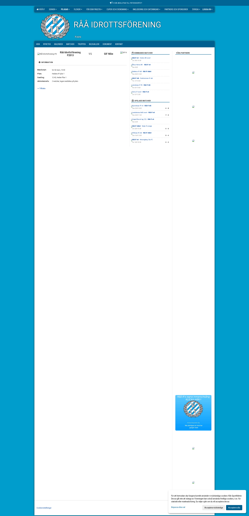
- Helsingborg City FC (142, 140)
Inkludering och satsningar (146, 9)
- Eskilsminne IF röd (142, 78)
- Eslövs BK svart (141, 58)
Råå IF (41, 9)
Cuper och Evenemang (117, 9)
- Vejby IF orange (142, 126)
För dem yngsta (93, 9)
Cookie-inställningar (44, 508)
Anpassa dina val (178, 507)
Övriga (195, 9)
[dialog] (207, 501)
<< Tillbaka (41, 88)
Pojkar (64, 9)
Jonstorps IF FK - (141, 85)
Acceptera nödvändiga (213, 507)
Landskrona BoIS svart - (143, 112)
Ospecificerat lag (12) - (143, 119)
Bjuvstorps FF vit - (141, 106)
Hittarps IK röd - (141, 133)
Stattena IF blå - (141, 71)
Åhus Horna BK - (141, 65)
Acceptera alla (234, 507)
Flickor (77, 9)
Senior (52, 9)
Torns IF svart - (140, 92)
